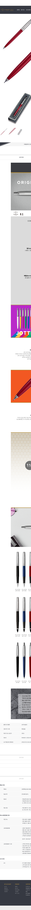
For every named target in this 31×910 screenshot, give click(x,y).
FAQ (26, 891)
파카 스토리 (17, 893)
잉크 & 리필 (17, 890)
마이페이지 (6, 890)
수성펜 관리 (28, 890)
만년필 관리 (28, 886)
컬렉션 (18, 9)
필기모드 (23, 9)
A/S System (28, 893)
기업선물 (16, 891)
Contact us (28, 895)
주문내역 (5, 891)
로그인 (5, 886)
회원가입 (5, 888)
